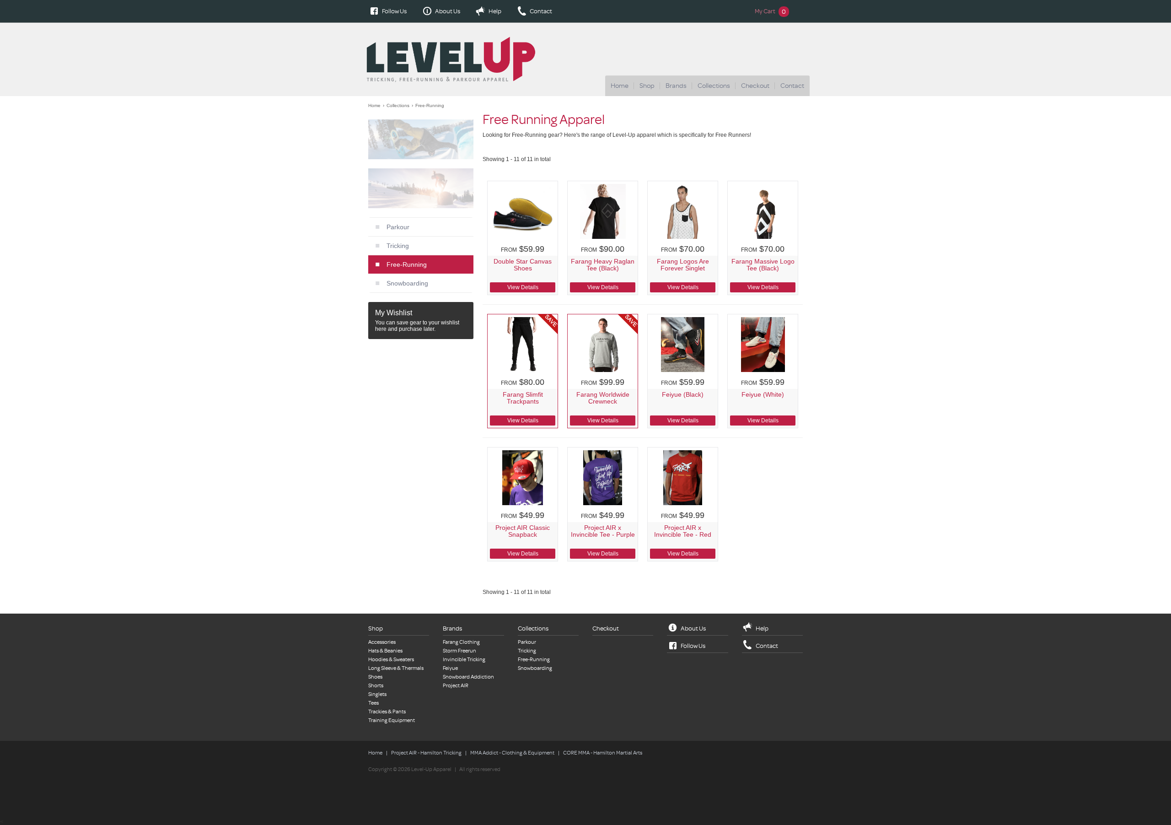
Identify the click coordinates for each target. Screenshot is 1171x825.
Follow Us (394, 11)
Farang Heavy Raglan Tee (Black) (602, 265)
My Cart (770, 11)
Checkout (755, 86)
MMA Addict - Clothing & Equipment (512, 753)
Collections (714, 86)
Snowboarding (407, 283)
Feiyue (450, 668)
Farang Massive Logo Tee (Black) (763, 265)
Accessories (382, 642)
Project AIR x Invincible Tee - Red (682, 531)
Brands (676, 86)
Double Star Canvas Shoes (523, 265)
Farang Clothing (461, 642)
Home (619, 86)
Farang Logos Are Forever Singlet (683, 265)
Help (495, 11)
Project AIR (455, 686)
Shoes (375, 677)
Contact (541, 11)
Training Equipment (391, 720)
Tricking (398, 245)
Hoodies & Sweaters (391, 660)
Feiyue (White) (762, 394)
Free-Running (429, 105)
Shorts (375, 686)
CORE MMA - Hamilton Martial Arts (602, 753)
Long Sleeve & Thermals (396, 668)
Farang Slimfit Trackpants (523, 398)
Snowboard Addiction (468, 677)
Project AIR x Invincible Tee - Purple (603, 531)
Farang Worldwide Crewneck (602, 398)
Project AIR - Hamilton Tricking (426, 753)
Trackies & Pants (387, 712)
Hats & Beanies (385, 651)
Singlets (377, 694)
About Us (447, 11)
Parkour (398, 227)
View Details (522, 287)
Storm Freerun (459, 651)
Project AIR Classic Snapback (522, 531)
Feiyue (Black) (683, 394)
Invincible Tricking (464, 660)
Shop (647, 86)
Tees (373, 703)
